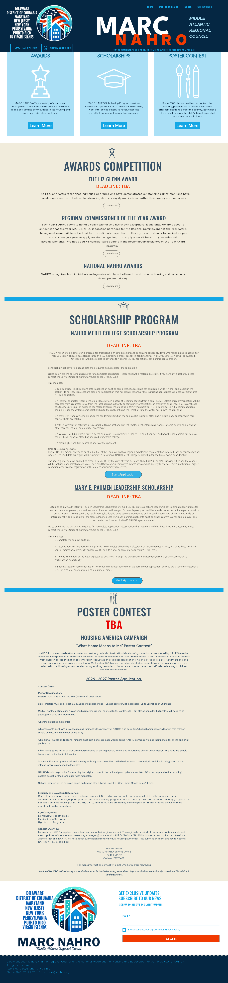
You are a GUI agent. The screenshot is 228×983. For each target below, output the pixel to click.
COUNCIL (198, 36)
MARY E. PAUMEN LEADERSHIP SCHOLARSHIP (124, 487)
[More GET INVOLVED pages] (213, 7)
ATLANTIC (199, 24)
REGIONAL (200, 30)
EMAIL (126, 916)
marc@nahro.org (87, 529)
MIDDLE (197, 18)
